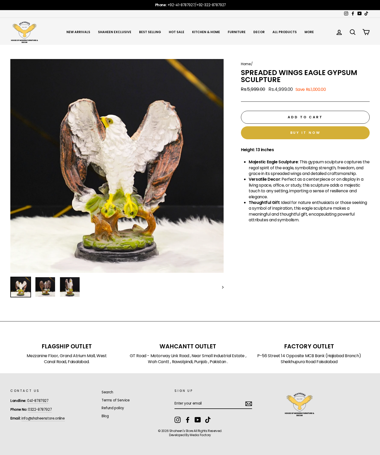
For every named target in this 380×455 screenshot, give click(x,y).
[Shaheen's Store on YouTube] (198, 420)
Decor (259, 32)
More (309, 32)
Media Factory (200, 435)
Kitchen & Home (206, 32)
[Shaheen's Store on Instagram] (177, 420)
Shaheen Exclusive (114, 32)
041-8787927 (38, 400)
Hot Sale (176, 32)
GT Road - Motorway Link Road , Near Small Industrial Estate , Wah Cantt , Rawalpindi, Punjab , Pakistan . (188, 358)
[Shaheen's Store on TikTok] (208, 420)
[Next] (220, 287)
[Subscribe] (248, 404)
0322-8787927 (40, 409)
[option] (190, 5)
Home (246, 64)
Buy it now (305, 132)
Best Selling (150, 32)
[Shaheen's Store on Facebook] (188, 420)
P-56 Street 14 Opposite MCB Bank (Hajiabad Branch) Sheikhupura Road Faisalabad (309, 358)
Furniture (237, 32)
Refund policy (113, 408)
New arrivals (78, 32)
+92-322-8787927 (211, 5)
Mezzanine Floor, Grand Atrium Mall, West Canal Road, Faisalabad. (67, 358)
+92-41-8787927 (181, 5)
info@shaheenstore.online (43, 418)
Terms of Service (116, 400)
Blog (105, 416)
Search (107, 392)
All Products (284, 32)
